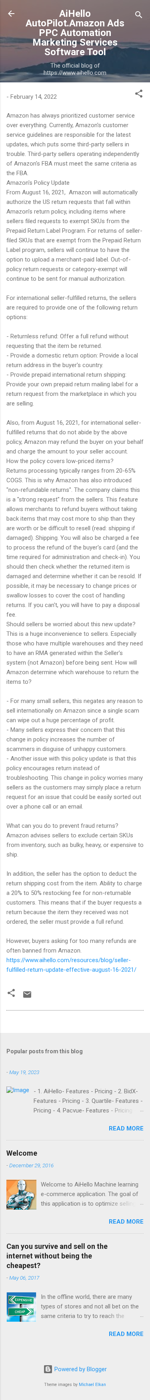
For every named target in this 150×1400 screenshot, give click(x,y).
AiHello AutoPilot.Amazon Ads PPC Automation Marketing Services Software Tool (75, 33)
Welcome (21, 1153)
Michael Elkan (92, 1384)
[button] (139, 95)
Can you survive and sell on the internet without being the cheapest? (57, 1256)
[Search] (139, 16)
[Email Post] (27, 997)
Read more (126, 1128)
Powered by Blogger (80, 1369)
